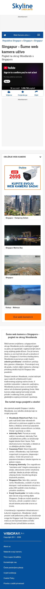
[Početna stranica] (5, 35)
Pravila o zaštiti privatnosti (14, 583)
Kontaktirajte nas (10, 562)
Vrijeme (9, 95)
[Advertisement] (22, 23)
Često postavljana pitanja (13, 567)
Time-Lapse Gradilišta (12, 557)
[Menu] (38, 35)
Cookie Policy (9, 578)
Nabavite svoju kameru (13, 551)
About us (7, 546)
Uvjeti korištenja (10, 572)
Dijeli (36, 95)
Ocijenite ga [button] (22, 95)
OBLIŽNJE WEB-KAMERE (15, 156)
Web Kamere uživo (21, 35)
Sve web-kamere (22, 316)
